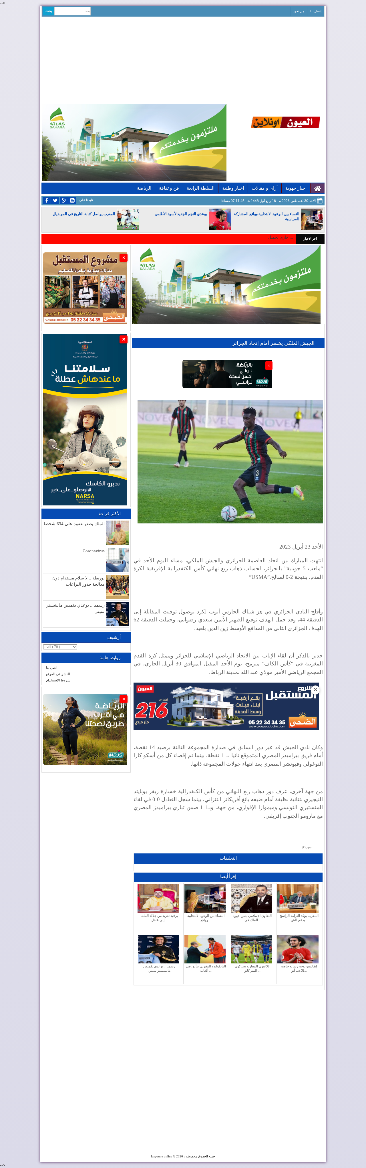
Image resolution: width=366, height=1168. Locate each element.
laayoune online (161, 1156)
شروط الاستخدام (58, 680)
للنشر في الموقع (58, 674)
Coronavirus (94, 551)
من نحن (298, 11)
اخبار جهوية (296, 188)
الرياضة (144, 188)
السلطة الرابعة (200, 188)
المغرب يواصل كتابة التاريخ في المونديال (84, 214)
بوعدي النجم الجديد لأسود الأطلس (181, 214)
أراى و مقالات (265, 188)
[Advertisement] (183, 60)
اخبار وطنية (233, 188)
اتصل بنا (51, 668)
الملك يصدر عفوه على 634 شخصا (74, 523)
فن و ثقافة (169, 188)
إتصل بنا (315, 11)
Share (306, 848)
